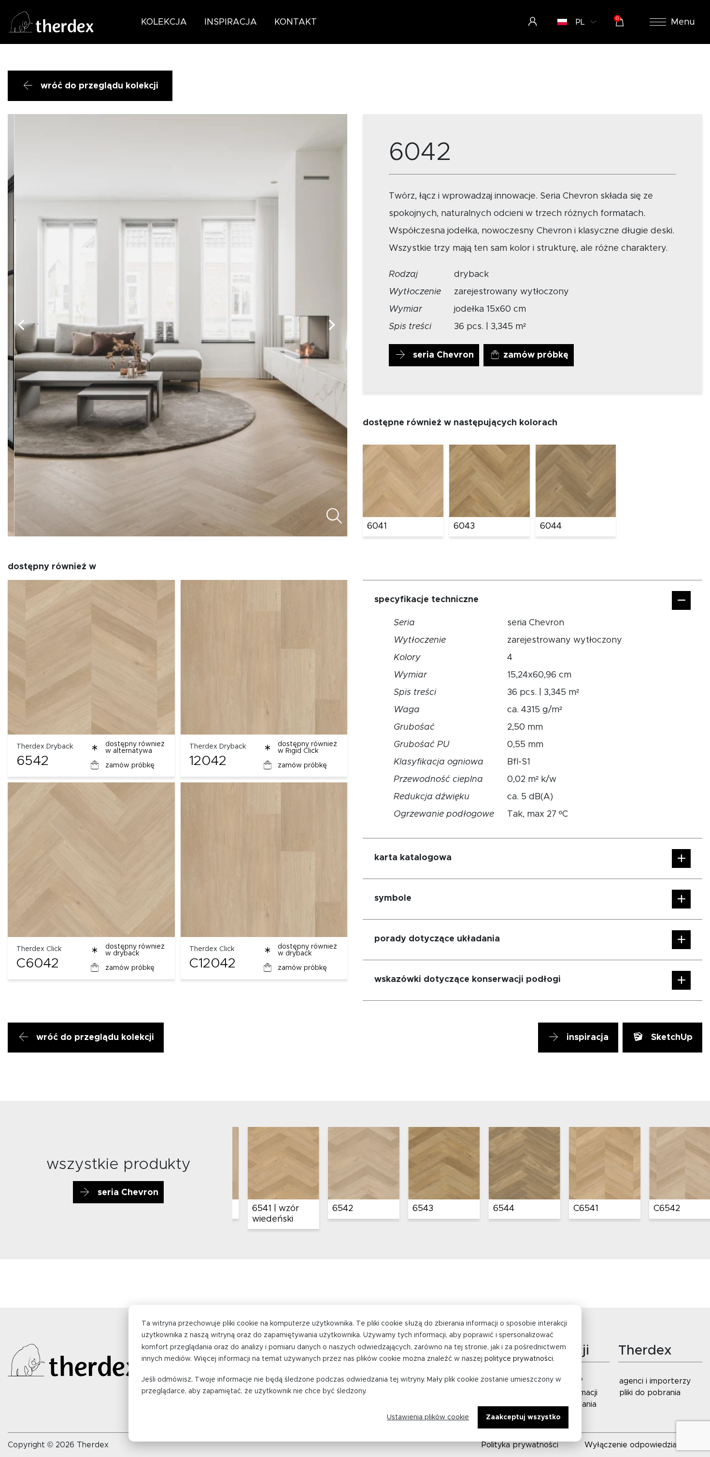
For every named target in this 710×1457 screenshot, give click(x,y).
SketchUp (671, 1037)
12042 (208, 761)
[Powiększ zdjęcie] (327, 518)
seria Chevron (442, 355)
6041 (377, 526)
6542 (32, 761)
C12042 (212, 963)
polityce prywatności (518, 1359)
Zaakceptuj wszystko (523, 1417)
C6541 (574, 1208)
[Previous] (23, 325)
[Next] (331, 325)
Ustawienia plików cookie (428, 1417)
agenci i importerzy (655, 1381)
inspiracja (586, 1037)
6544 (492, 1208)
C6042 (37, 963)
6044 (551, 526)
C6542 (656, 1208)
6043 (464, 526)
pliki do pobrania (650, 1393)
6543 (412, 1208)
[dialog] (355, 1373)
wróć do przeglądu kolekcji (98, 86)
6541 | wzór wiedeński (264, 1214)
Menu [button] (683, 22)
